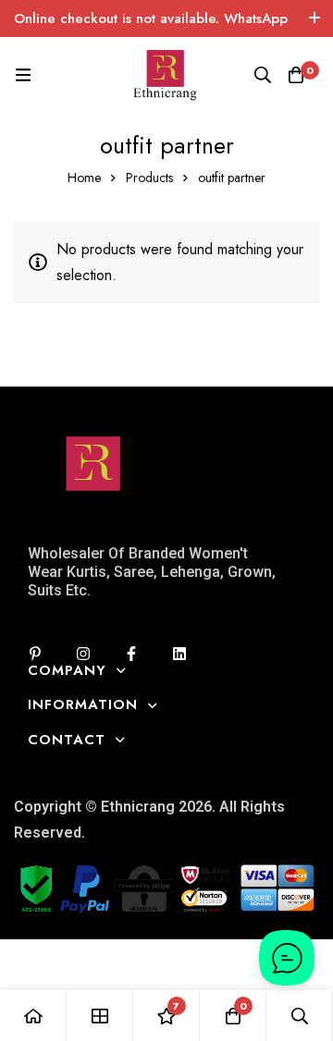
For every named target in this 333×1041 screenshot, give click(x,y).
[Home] (33, 1015)
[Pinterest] (35, 653)
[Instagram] (83, 653)
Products (149, 177)
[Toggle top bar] (314, 18)
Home (84, 177)
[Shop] (100, 1015)
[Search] (262, 75)
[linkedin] (179, 653)
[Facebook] (131, 653)
